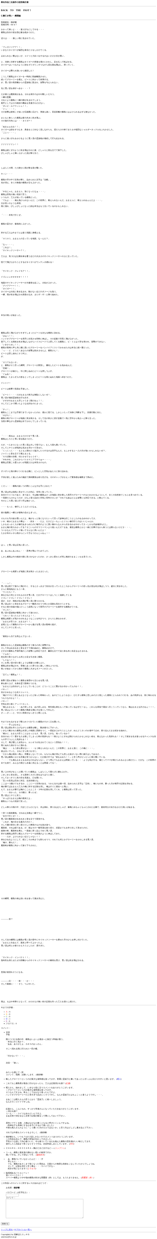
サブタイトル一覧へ (23, 1230)
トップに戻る (7, 1230)
